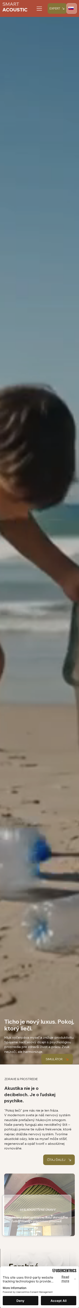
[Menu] (39, 8)
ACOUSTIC (15, 10)
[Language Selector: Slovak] (71, 8)
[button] (57, 1059)
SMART (10, 4)
